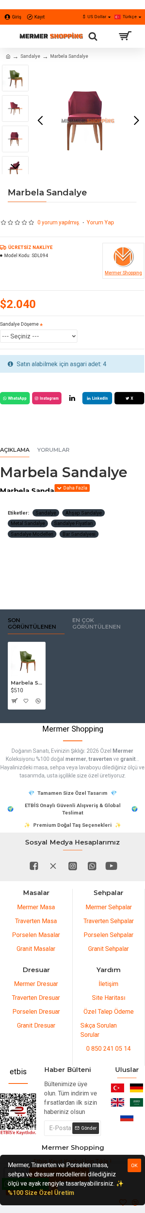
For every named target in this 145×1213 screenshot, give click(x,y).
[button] (40, 120)
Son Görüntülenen (32, 624)
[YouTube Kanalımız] (111, 865)
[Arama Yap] (92, 36)
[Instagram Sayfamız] (72, 865)
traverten (100, 759)
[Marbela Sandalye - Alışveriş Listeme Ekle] (26, 701)
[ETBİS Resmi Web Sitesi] (18, 1114)
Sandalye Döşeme (19, 324)
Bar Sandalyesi (79, 534)
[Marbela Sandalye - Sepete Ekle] (14, 701)
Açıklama (14, 450)
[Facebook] (34, 865)
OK (134, 1165)
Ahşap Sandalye (83, 513)
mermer (75, 759)
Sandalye (30, 56)
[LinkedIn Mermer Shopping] (72, 398)
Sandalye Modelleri (32, 534)
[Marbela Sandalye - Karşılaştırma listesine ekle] (38, 701)
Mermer (123, 751)
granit (128, 759)
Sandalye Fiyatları (73, 523)
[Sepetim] (124, 36)
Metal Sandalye (28, 523)
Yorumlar (53, 450)
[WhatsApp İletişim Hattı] (92, 865)
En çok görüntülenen (96, 624)
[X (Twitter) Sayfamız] (53, 865)
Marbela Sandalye (27, 683)
